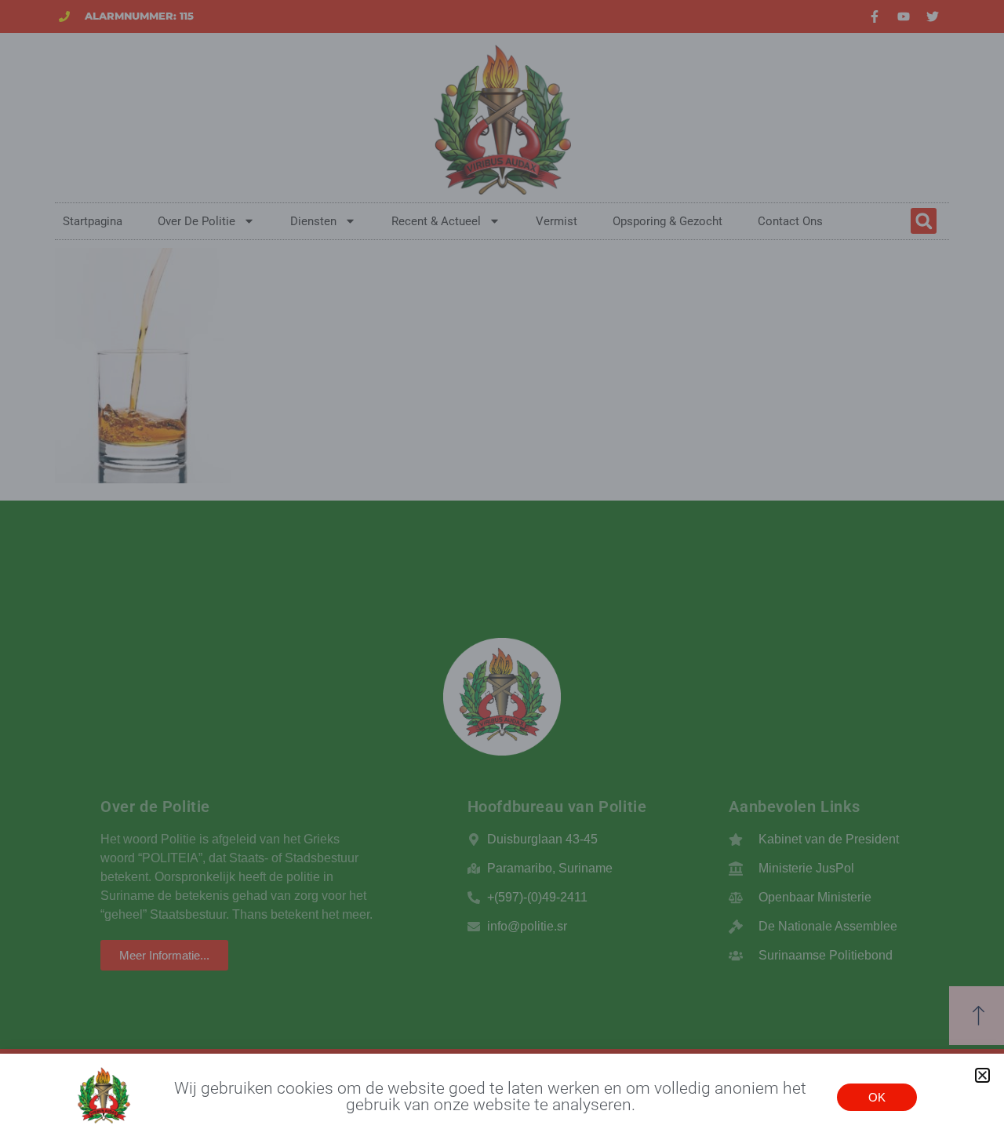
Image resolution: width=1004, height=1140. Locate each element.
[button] (982, 1075)
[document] (502, 570)
